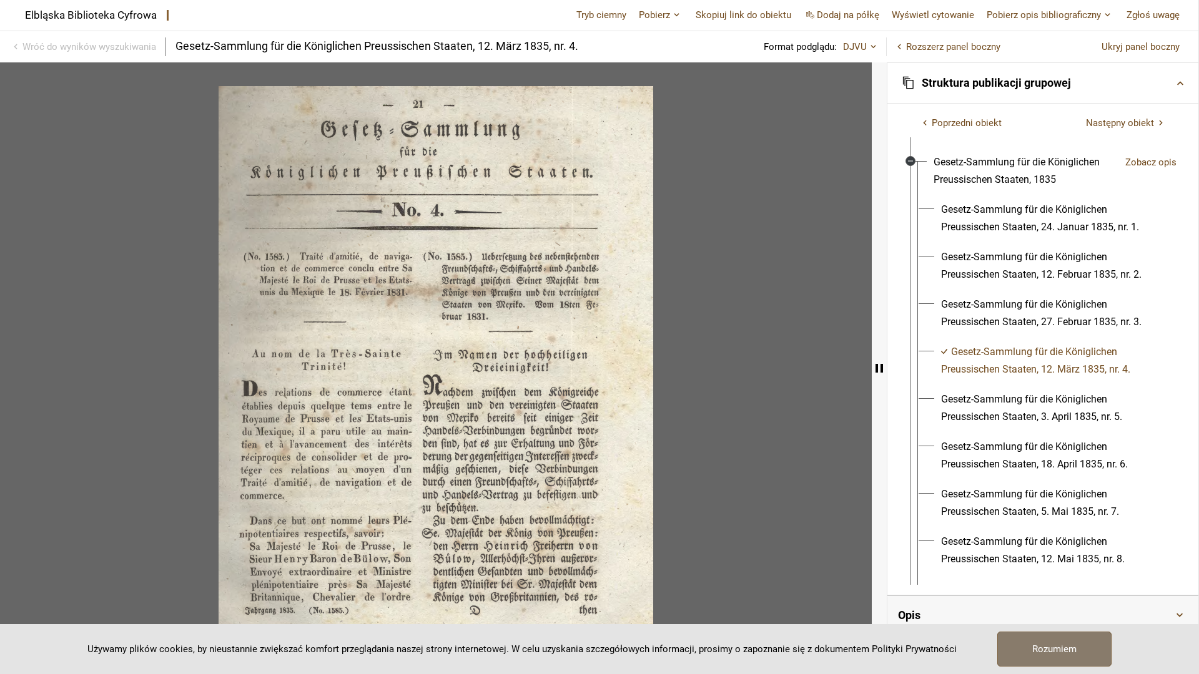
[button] (1042, 83)
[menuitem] (1024, 171)
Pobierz (654, 15)
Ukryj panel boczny (1141, 46)
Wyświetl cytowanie (933, 15)
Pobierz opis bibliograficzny (1044, 15)
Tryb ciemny (601, 15)
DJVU (855, 46)
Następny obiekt (1120, 123)
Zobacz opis (1151, 162)
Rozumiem (1054, 649)
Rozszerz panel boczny (953, 46)
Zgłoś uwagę (1153, 15)
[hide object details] (879, 368)
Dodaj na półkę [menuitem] (848, 15)
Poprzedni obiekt (967, 123)
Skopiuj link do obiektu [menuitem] (743, 15)
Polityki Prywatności (914, 649)
